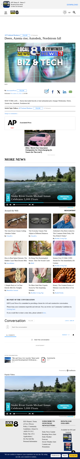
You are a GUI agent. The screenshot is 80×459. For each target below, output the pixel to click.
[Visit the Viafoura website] (71, 370)
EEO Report (27, 421)
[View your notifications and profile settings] (73, 335)
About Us (34, 429)
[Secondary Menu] (7, 12)
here (44, 313)
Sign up (72, 320)
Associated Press (11, 90)
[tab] (10, 335)
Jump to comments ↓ (11, 113)
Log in (67, 320)
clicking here (11, 309)
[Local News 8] (17, 12)
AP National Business (25, 108)
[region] (40, 346)
